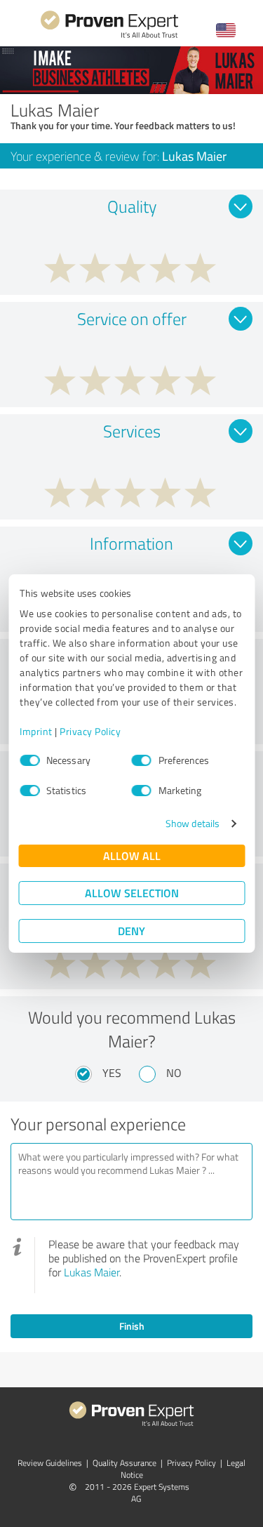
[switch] (141, 760)
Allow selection (132, 893)
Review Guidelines (50, 1463)
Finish (131, 1326)
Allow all (132, 855)
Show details (193, 823)
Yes (111, 1072)
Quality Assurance (124, 1463)
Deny (131, 931)
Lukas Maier (91, 1272)
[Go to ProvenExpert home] (109, 36)
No (174, 1072)
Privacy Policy (90, 731)
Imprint (36, 731)
